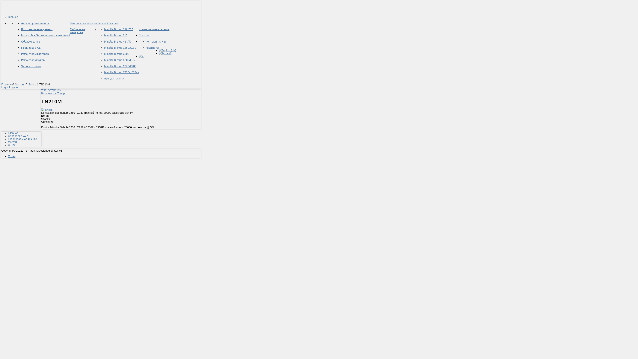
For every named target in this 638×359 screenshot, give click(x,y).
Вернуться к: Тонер (53, 93)
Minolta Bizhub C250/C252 (120, 47)
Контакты (152, 41)
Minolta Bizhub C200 (116, 53)
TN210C (46, 90)
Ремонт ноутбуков (33, 60)
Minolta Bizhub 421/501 (118, 41)
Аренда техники (114, 78)
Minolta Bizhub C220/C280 (120, 66)
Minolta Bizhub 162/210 (118, 29)
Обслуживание (30, 41)
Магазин (144, 35)
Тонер (32, 84)
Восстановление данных (37, 29)
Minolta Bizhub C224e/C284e (121, 72)
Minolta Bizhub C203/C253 (120, 60)
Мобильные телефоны (77, 31)
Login (5, 87)
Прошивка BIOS (31, 47)
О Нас (162, 41)
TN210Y (56, 90)
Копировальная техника (154, 29)
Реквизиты (152, 47)
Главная (13, 16)
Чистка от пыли (31, 66)
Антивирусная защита (35, 23)
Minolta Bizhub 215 (115, 35)
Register (14, 87)
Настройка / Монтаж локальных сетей (45, 35)
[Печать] (47, 109)
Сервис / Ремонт (108, 23)
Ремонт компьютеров (84, 23)
